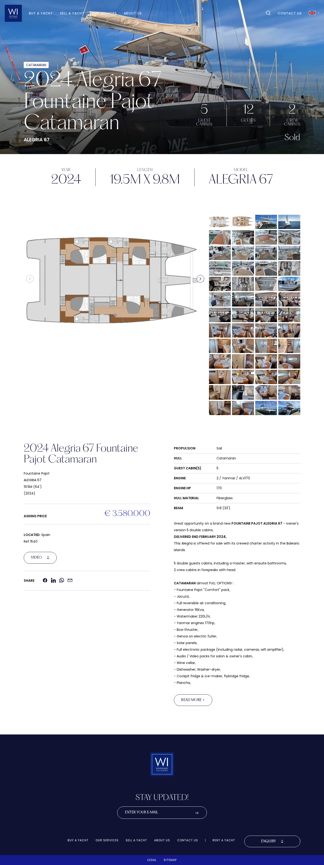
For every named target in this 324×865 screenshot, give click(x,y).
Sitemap (170, 860)
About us (133, 13)
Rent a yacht (224, 840)
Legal (152, 860)
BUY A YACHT (41, 13)
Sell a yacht (72, 13)
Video (36, 557)
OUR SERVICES (104, 13)
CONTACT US (290, 13)
